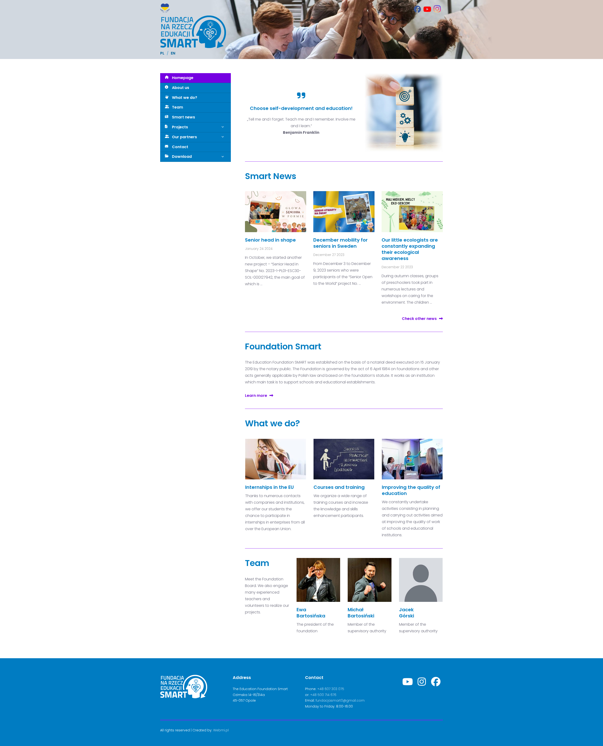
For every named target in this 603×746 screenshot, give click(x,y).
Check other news (419, 318)
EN (173, 53)
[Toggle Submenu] (222, 127)
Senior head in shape (270, 240)
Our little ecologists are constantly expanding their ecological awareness (410, 249)
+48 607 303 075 (330, 689)
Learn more (256, 395)
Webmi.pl (221, 730)
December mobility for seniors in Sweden (340, 243)
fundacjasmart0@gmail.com (340, 700)
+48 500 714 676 (323, 694)
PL (162, 53)
